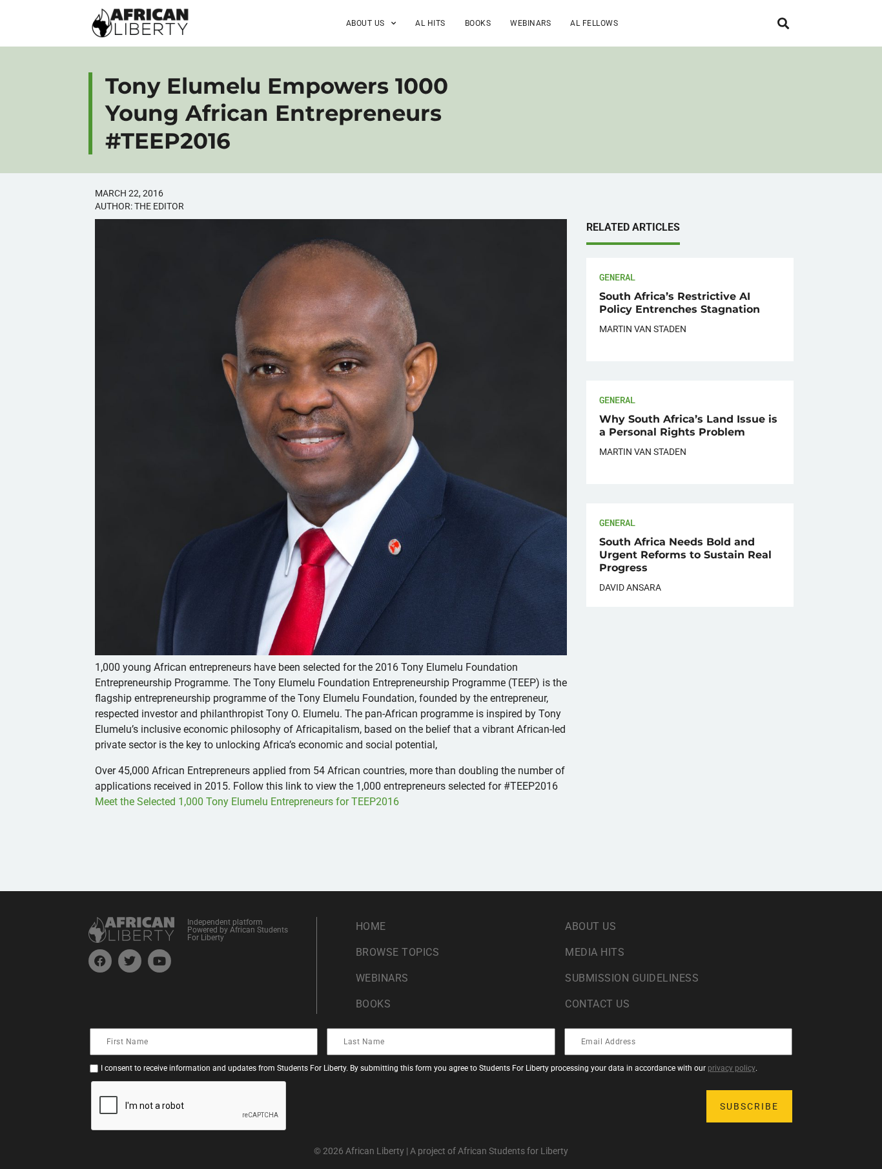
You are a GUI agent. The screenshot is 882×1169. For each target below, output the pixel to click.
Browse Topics (398, 952)
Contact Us (597, 1004)
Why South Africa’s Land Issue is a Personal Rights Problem (688, 425)
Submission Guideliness (632, 978)
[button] (783, 23)
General (617, 277)
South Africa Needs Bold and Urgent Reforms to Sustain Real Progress (685, 555)
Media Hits (594, 952)
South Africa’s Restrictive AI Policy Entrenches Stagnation (679, 302)
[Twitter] (129, 961)
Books (478, 23)
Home (371, 926)
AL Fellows (594, 23)
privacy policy (731, 1068)
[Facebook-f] (100, 961)
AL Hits (430, 23)
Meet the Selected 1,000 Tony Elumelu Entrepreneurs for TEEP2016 (247, 801)
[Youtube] (159, 961)
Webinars (530, 23)
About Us (590, 926)
